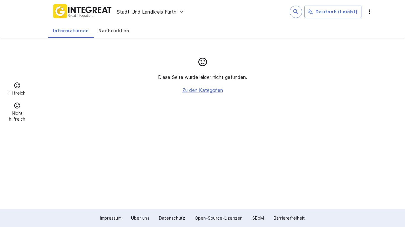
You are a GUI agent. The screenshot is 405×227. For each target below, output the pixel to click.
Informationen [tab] (71, 30)
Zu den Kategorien (202, 90)
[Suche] (296, 12)
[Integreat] (82, 12)
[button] (17, 90)
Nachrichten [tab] (113, 30)
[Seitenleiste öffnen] (370, 12)
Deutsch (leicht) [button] (336, 11)
